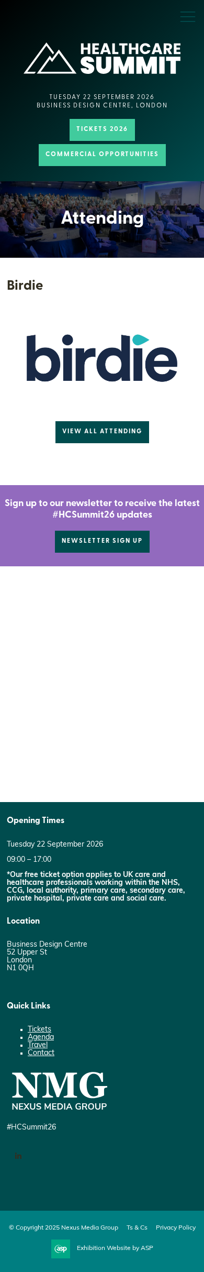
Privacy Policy (176, 1228)
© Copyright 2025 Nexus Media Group (63, 1228)
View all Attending (102, 432)
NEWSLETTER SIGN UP (102, 541)
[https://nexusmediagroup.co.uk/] (59, 1112)
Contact (41, 1053)
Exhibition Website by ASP (115, 1248)
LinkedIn (18, 1156)
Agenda (41, 1037)
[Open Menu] (187, 16)
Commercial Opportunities (102, 154)
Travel (38, 1045)
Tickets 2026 (102, 129)
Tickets (39, 1030)
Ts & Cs (137, 1228)
